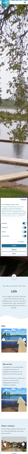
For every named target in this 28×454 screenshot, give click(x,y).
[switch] (24, 227)
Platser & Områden (12, 286)
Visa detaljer (21, 241)
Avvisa (14, 253)
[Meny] (25, 2)
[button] (3, 339)
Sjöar (20, 286)
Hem (4, 286)
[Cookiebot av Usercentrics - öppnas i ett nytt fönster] (20, 200)
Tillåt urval (14, 249)
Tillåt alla (14, 245)
